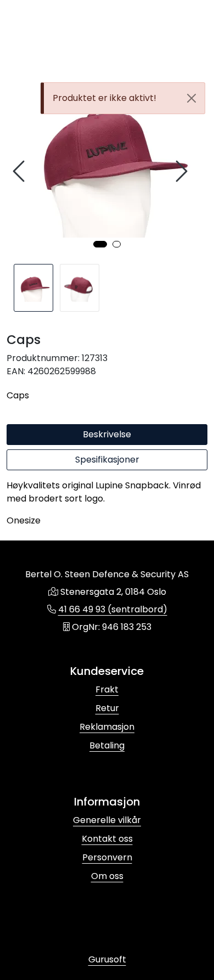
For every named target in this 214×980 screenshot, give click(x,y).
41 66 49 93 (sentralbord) (112, 609)
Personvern (107, 857)
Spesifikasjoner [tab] (107, 459)
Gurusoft (107, 959)
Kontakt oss (107, 838)
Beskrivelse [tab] (107, 434)
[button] (100, 244)
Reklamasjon (107, 726)
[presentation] (20, 171)
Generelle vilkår (107, 820)
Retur (107, 708)
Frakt (107, 689)
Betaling (107, 745)
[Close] (191, 98)
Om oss (107, 876)
